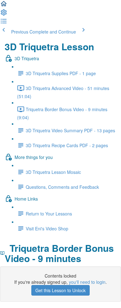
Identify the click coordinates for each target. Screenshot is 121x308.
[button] (3, 5)
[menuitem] (3, 14)
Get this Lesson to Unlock (60, 290)
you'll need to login (87, 282)
